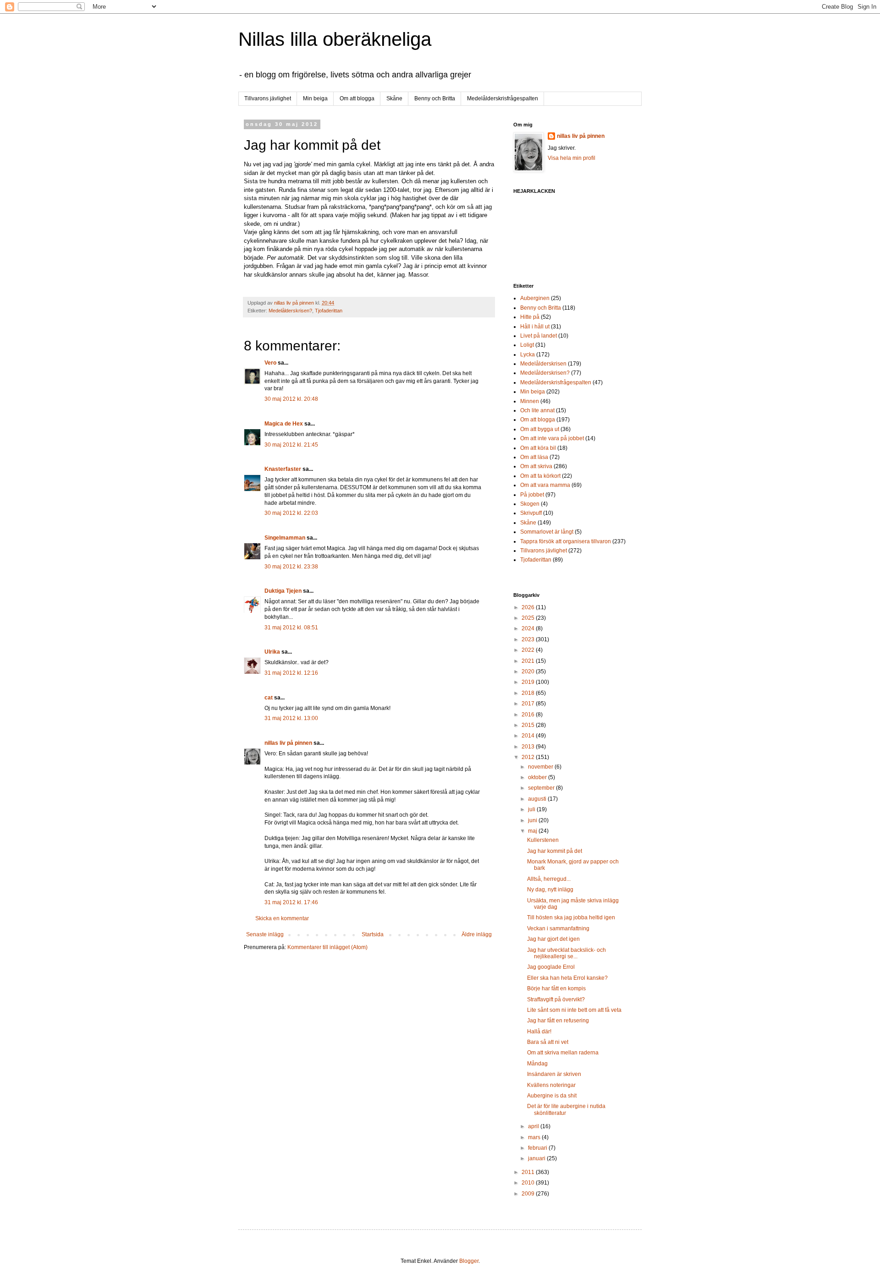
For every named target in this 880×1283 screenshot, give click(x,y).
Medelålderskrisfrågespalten (502, 98)
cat (268, 697)
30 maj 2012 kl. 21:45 (291, 445)
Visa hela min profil (571, 158)
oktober (538, 777)
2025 (529, 618)
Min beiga (315, 98)
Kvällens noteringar (551, 1085)
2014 (529, 735)
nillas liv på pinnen (288, 743)
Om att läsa (534, 457)
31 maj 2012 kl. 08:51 (291, 627)
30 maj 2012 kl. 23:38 (291, 566)
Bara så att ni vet (547, 1042)
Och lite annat (537, 410)
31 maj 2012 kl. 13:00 (291, 718)
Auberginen (535, 298)
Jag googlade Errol (551, 967)
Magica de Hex (283, 423)
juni (533, 820)
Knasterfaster (282, 469)
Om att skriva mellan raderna (563, 1052)
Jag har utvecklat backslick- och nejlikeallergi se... (566, 953)
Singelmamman (284, 538)
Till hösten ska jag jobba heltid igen (571, 917)
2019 (529, 682)
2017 (529, 703)
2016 (529, 714)
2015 (529, 725)
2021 (529, 661)
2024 (529, 628)
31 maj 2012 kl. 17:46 (291, 902)
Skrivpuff (531, 513)
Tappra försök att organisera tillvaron (565, 541)
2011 (529, 1172)
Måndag (537, 1063)
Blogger (468, 1261)
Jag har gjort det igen (553, 939)
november (541, 767)
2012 (529, 757)
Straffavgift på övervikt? (556, 999)
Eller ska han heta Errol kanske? (567, 978)
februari (538, 1148)
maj (533, 831)
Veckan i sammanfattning (558, 928)
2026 (529, 607)
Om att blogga (357, 98)
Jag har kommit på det (554, 851)
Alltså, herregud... (549, 879)
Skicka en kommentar (282, 918)
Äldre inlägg (477, 934)
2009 (529, 1193)
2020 (529, 671)
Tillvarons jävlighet (267, 98)
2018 (529, 693)
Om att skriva (536, 466)
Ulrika (272, 652)
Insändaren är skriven (554, 1074)
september (542, 788)
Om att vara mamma (545, 485)
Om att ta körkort (540, 476)
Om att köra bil (538, 448)
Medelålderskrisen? (290, 310)
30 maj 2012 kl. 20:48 (291, 399)
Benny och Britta (434, 98)
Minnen (529, 401)
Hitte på (529, 317)
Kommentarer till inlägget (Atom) (327, 947)
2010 (529, 1182)
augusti (538, 799)
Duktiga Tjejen (283, 591)
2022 (529, 650)
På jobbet (532, 494)
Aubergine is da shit (552, 1095)
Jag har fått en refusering (558, 1020)
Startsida (373, 934)
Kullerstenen (543, 840)
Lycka (527, 354)
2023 (529, 639)
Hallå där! (539, 1031)
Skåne (394, 98)
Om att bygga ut (539, 429)
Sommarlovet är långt (546, 532)
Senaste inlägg (265, 934)
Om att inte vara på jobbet (552, 438)
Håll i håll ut (535, 326)
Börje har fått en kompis (556, 988)
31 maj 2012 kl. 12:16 (291, 673)
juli (532, 809)
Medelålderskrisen (543, 363)
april (534, 1126)
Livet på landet (538, 336)
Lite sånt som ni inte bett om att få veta (574, 1010)
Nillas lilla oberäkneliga (334, 39)
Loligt (527, 345)
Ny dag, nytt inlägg (550, 889)
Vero (270, 363)
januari (537, 1158)
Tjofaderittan (328, 310)
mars (535, 1137)
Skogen (529, 504)
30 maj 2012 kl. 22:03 (291, 513)
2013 (529, 746)
